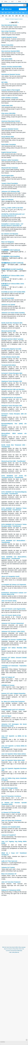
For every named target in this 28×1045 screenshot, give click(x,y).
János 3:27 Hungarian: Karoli (10, 576)
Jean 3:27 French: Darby (8, 600)
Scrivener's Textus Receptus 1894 (11, 373)
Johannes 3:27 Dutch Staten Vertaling (13, 312)
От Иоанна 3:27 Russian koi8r (10, 812)
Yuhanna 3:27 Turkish (8, 867)
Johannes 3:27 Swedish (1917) (10, 827)
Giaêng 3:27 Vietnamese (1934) (10, 890)
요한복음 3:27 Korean (7, 685)
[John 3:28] (26, 466)
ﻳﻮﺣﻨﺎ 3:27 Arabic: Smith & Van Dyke (12, 207)
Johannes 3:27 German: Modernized (12, 623)
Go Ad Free (3, 1041)
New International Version (9, 25)
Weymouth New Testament (9, 168)
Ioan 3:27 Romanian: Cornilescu (11, 796)
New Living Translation (8, 31)
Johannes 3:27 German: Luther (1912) (13, 631)
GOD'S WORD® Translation (9, 97)
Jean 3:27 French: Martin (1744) (11, 615)
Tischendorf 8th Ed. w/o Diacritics (11, 397)
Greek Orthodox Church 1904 (10, 357)
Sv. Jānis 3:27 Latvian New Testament (13, 701)
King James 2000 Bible (8, 113)
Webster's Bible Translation (9, 160)
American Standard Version (9, 129)
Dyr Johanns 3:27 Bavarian (9, 234)
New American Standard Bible (10, 51)
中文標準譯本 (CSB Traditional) (10, 250)
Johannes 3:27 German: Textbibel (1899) (13, 639)
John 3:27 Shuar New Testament (11, 820)
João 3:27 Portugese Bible (9, 788)
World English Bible (7, 175)
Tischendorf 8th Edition (8, 365)
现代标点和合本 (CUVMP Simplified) (12, 269)
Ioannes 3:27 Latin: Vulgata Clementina (13, 693)
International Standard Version (10, 74)
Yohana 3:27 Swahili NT (8, 835)
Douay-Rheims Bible (7, 136)
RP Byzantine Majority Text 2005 (11, 349)
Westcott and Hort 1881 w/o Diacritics (12, 389)
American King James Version (10, 121)
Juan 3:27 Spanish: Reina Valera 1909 (12, 760)
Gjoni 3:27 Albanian (7, 199)
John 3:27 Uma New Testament (10, 882)
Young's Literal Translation (9, 183)
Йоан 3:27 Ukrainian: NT (8, 874)
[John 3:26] (2, 466)
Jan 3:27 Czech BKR (7, 298)
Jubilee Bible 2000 (7, 105)
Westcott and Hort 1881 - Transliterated (13, 461)
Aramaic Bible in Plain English (10, 90)
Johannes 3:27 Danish (8, 304)
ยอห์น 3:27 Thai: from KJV (9, 861)
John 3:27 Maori (6, 716)
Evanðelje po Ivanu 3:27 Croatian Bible (13, 292)
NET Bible (4, 82)
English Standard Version (9, 37)
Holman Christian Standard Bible (11, 66)
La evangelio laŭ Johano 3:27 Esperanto (13, 584)
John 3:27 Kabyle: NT (8, 677)
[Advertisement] (14, 926)
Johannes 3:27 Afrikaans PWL (10, 191)
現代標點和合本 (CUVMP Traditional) (12, 263)
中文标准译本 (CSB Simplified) (10, 256)
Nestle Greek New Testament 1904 (11, 323)
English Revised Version (8, 152)
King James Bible (6, 59)
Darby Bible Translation (8, 144)
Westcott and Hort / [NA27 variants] (12, 339)
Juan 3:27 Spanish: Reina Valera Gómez (13, 754)
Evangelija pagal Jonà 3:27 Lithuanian (13, 709)
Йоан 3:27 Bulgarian (7, 242)
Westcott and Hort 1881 (8, 331)
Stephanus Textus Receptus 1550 (11, 381)
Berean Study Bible (7, 45)
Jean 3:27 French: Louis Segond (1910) (13, 609)
